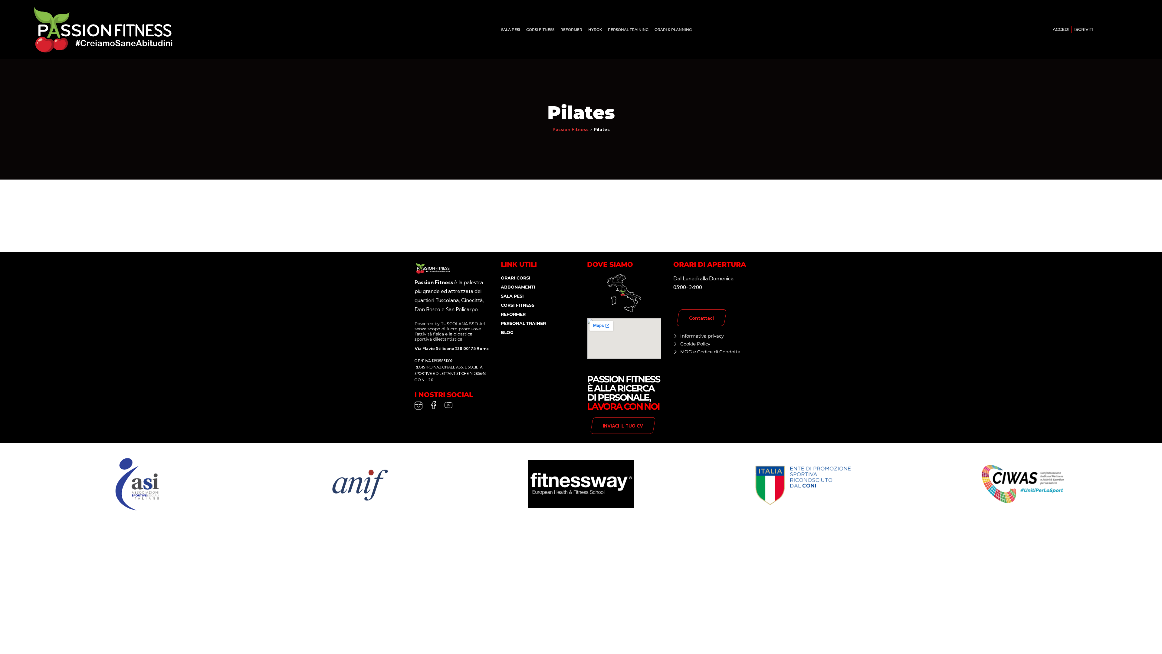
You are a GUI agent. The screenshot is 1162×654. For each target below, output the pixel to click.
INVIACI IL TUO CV (623, 425)
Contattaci (701, 318)
